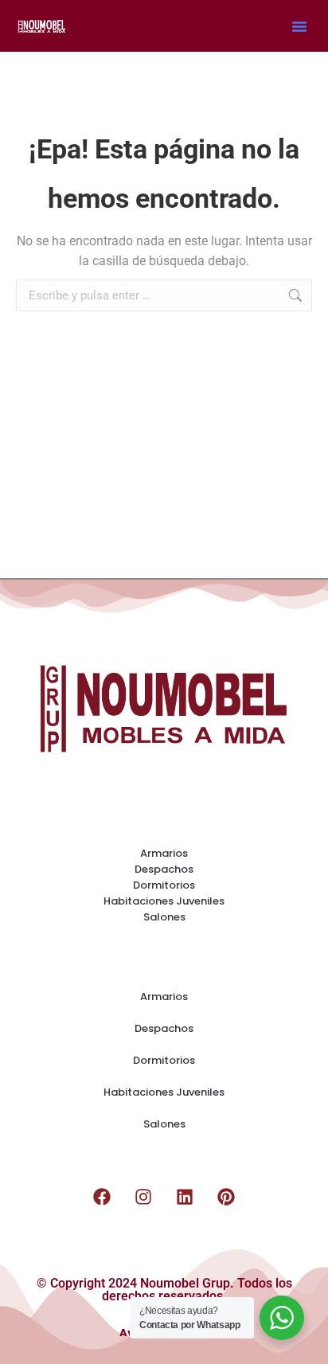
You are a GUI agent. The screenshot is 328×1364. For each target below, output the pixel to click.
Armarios (164, 853)
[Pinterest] (226, 1197)
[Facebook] (102, 1197)
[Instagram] (143, 1197)
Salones (164, 916)
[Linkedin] (184, 1197)
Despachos (164, 869)
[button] (299, 26)
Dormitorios (164, 885)
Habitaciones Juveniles (164, 901)
